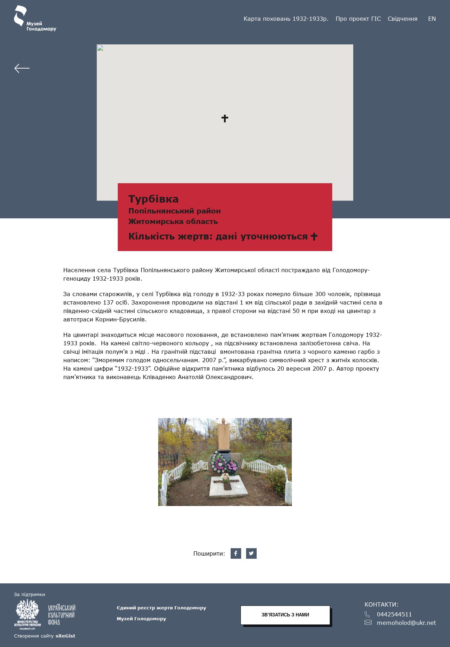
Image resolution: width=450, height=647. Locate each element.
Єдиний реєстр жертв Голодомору (161, 607)
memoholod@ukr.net (406, 623)
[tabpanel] (225, 462)
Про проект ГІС (358, 18)
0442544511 (394, 614)
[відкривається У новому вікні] (48, 614)
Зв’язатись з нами (285, 614)
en (432, 18)
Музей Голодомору (141, 618)
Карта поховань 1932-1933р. (286, 18)
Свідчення (403, 18)
